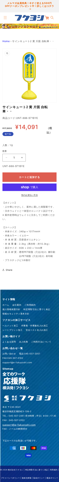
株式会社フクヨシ (15, 470)
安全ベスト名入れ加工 (37, 330)
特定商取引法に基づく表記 (36, 309)
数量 (4, 151)
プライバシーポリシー (10, 478)
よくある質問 (9, 341)
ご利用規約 (30, 305)
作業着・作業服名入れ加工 (34, 325)
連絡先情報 (26, 478)
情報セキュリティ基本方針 (15, 313)
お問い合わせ (9, 353)
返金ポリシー (39, 478)
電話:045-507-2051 (29, 353)
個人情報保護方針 (11, 309)
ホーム (5, 305)
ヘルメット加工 (10, 325)
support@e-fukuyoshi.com (17, 362)
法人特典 (23, 341)
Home (6, 41)
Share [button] (9, 269)
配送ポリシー (52, 478)
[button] (5, 17)
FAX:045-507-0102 (12, 358)
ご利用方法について (41, 341)
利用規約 (54, 470)
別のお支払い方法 (29, 195)
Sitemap (7, 368)
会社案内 (16, 305)
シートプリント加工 (12, 330)
